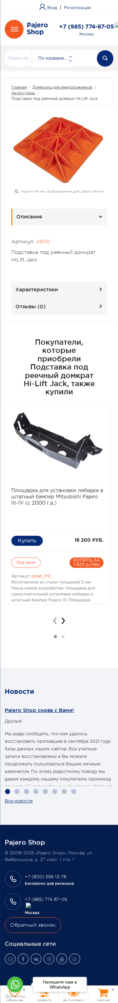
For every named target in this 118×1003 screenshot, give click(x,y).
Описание (29, 216)
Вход (52, 8)
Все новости (19, 801)
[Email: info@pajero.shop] (10, 958)
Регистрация (77, 8)
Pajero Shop (37, 29)
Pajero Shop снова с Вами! (39, 710)
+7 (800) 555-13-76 (45, 876)
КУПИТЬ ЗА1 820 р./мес (86, 562)
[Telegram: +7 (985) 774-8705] (29, 905)
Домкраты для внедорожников (62, 87)
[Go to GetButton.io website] (15, 997)
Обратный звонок (33, 925)
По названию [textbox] (53, 58)
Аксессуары (23, 93)
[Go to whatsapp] (15, 984)
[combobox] (52, 58)
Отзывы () (30, 306)
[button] (55, 636)
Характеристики (36, 289)
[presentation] (55, 620)
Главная (19, 87)
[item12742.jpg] (59, 149)
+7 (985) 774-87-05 (86, 27)
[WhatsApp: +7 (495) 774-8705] (74, 958)
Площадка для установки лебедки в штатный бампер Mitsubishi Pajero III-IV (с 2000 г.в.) (57, 497)
